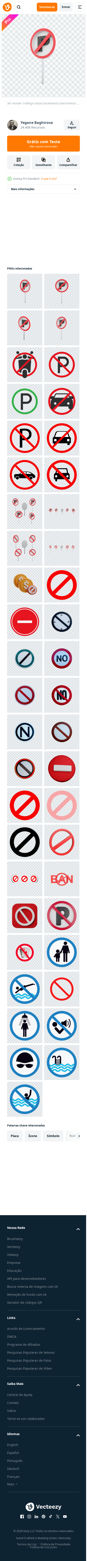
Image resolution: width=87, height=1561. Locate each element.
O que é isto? (49, 179)
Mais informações (22, 189)
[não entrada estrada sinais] (24, 952)
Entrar (66, 7)
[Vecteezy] (7, 7)
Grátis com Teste (43, 143)
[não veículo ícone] (24, 548)
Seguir (72, 127)
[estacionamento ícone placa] (24, 511)
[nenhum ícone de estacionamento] (24, 474)
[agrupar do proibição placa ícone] (24, 1466)
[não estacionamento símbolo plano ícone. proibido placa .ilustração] (24, 585)
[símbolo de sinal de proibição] (24, 1319)
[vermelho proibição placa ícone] (24, 915)
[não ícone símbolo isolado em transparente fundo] (24, 989)
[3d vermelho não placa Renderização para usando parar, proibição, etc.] (24, 1429)
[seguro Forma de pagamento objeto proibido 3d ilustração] (24, 878)
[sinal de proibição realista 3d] (24, 1282)
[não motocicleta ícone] (24, 438)
